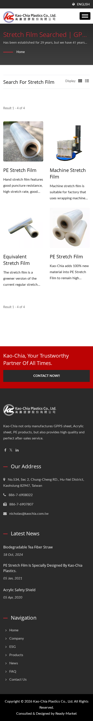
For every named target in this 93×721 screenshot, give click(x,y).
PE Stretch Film (19, 170)
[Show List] (87, 81)
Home (20, 52)
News (13, 663)
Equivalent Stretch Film (16, 259)
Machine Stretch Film (68, 173)
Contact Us (18, 679)
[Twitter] (11, 450)
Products (16, 655)
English (83, 4)
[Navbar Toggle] (85, 16)
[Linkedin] (17, 450)
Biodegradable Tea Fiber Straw (28, 547)
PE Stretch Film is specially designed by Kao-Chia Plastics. (42, 568)
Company (16, 638)
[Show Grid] (80, 81)
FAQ (12, 671)
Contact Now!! (46, 376)
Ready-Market (66, 713)
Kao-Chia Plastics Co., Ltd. (53, 701)
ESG (12, 646)
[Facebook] (5, 450)
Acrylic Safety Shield (19, 589)
